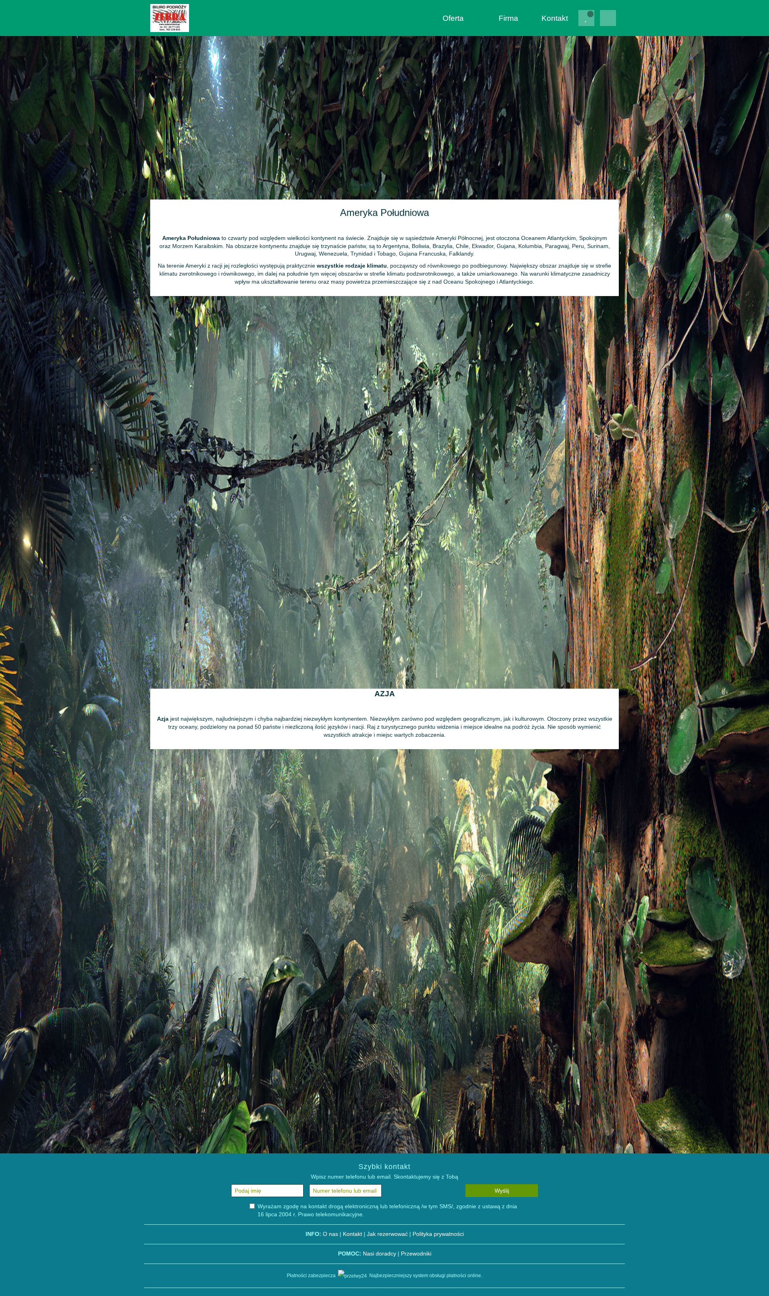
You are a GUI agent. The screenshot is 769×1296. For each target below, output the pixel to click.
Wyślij (502, 1190)
